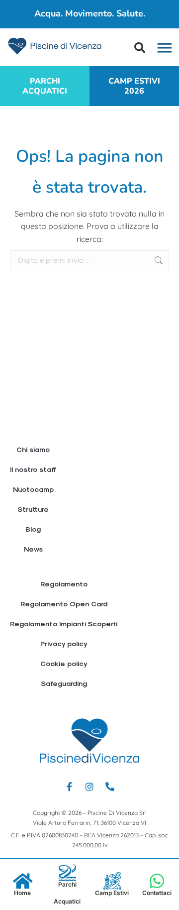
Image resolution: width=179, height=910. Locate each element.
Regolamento (64, 583)
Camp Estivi (112, 893)
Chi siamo (33, 449)
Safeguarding (64, 683)
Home (22, 893)
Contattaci (157, 893)
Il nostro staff (33, 469)
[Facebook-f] (69, 787)
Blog (33, 529)
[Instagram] (89, 787)
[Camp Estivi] (112, 881)
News (33, 549)
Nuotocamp (33, 489)
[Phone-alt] (110, 787)
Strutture (33, 509)
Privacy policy (64, 643)
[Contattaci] (157, 881)
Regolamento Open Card (63, 603)
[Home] (22, 881)
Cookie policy (64, 663)
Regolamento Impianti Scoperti (63, 623)
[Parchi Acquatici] (67, 872)
